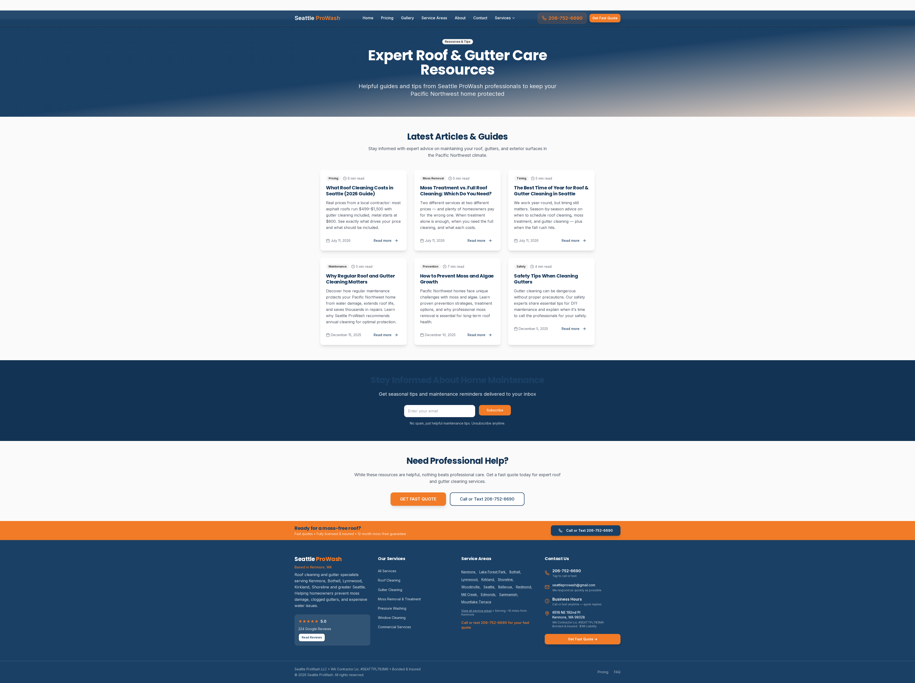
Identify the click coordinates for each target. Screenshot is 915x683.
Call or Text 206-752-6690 (487, 498)
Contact (480, 17)
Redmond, (524, 587)
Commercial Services (394, 627)
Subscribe (495, 410)
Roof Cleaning (389, 580)
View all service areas (476, 610)
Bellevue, (505, 587)
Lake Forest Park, (493, 572)
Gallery (407, 17)
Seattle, (489, 587)
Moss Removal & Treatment (399, 599)
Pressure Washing (392, 608)
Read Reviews (312, 637)
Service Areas (434, 17)
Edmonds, (488, 594)
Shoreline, (506, 579)
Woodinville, (471, 587)
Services (503, 17)
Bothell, (515, 572)
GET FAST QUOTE (418, 498)
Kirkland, (488, 579)
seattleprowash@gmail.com (573, 585)
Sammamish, (508, 594)
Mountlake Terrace (476, 602)
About (460, 17)
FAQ (617, 672)
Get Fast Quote (605, 18)
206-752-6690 (566, 18)
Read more (382, 240)
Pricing (387, 17)
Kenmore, (468, 572)
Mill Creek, (469, 594)
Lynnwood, (469, 579)
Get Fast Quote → (582, 639)
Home (368, 17)
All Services (387, 571)
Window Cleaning (392, 618)
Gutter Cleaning (390, 590)
